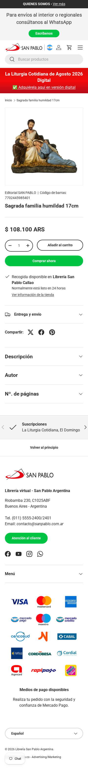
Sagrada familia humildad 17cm (38, 100)
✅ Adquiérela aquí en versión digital (44, 87)
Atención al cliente (26, 538)
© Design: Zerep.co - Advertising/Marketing (33, 757)
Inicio (8, 100)
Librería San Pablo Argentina (34, 749)
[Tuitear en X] (30, 332)
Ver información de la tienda (33, 295)
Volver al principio (44, 447)
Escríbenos (44, 33)
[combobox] (44, 59)
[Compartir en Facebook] (41, 332)
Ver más (59, 4)
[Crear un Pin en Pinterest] (52, 332)
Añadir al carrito (60, 245)
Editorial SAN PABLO (20, 193)
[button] (69, 47)
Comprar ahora (44, 261)
